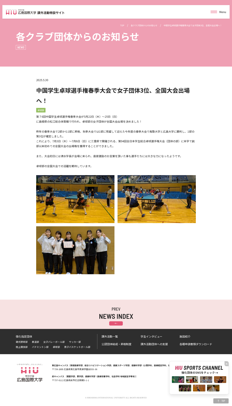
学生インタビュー (151, 336)
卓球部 (56, 347)
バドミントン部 (40, 347)
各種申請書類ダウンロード (196, 344)
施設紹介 (185, 336)
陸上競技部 (22, 347)
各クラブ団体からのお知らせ (144, 25)
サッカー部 (75, 341)
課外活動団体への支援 (154, 344)
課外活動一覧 (110, 336)
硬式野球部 (22, 341)
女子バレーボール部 (54, 341)
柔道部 (35, 341)
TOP (122, 25)
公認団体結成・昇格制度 (116, 344)
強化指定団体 (24, 336)
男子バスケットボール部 (77, 347)
